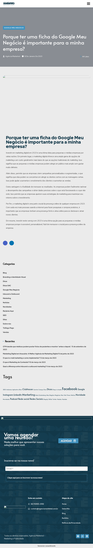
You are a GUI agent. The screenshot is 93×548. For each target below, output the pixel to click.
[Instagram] (82, 536)
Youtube (64, 399)
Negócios (57, 395)
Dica (45, 389)
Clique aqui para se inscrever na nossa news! (25, 478)
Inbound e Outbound (11, 294)
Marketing (7, 298)
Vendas (6, 332)
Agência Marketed (12, 56)
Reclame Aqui (8, 311)
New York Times (65, 395)
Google (81, 389)
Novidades (7, 307)
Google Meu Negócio (14, 28)
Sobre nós (7, 324)
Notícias (6, 302)
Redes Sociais (36, 398)
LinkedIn (11, 243)
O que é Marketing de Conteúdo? (16, 362)
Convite (35, 389)
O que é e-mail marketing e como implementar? (21, 358)
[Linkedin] (87, 536)
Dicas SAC (7, 285)
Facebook (5, 243)
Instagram (8, 394)
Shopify (45, 399)
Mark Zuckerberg (40, 395)
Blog (5, 273)
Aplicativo (15, 389)
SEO (4, 315)
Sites (5, 319)
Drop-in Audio (57, 389)
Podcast (14, 398)
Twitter (55, 399)
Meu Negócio (50, 395)
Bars (20, 389)
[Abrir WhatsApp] (87, 542)
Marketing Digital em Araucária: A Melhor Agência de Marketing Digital (30, 354)
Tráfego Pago (8, 328)
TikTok (50, 399)
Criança (40, 389)
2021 (4, 389)
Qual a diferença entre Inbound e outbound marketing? (24, 366)
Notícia (73, 395)
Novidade (80, 394)
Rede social (23, 398)
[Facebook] (78, 536)
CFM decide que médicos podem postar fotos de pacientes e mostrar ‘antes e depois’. (37, 346)
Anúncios (9, 389)
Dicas (5, 281)
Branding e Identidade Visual (14, 277)
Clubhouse (27, 389)
